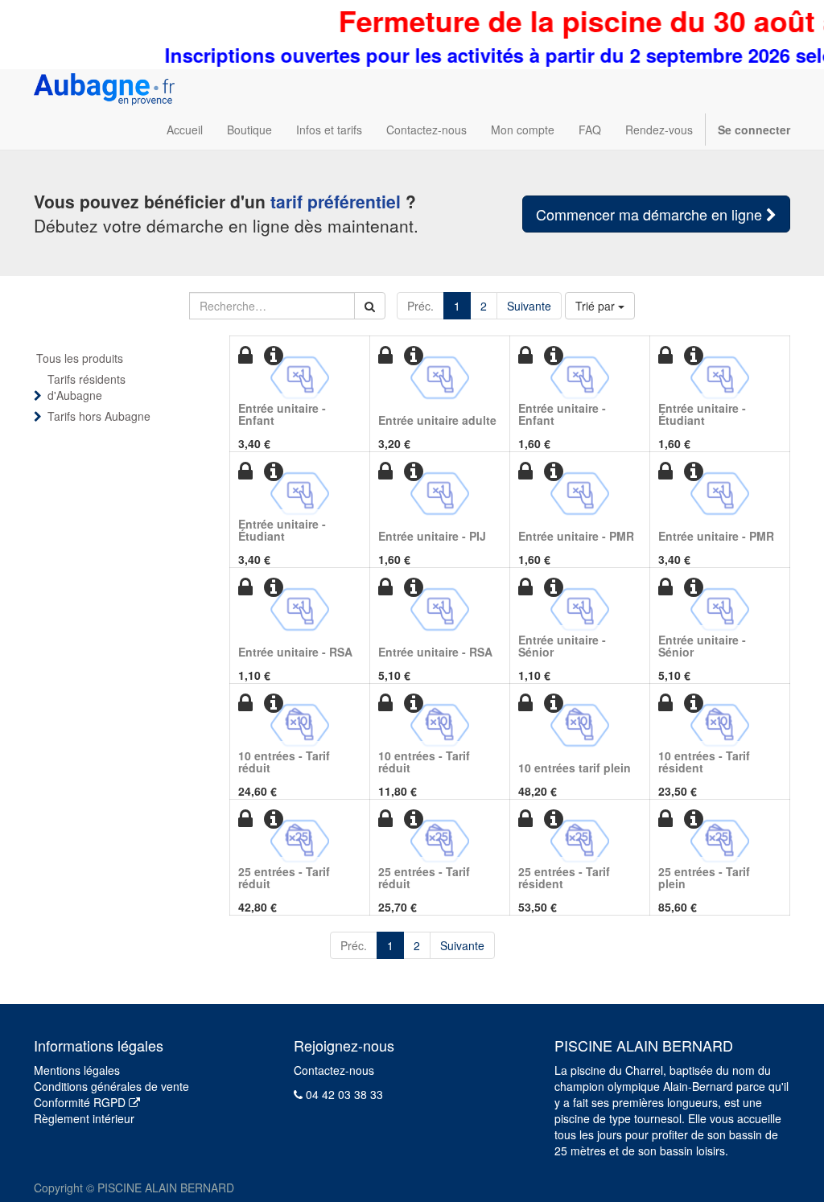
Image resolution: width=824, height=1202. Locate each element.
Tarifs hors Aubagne (98, 416)
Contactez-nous (334, 1070)
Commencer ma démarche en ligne (651, 214)
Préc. (420, 306)
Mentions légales (77, 1070)
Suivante (529, 306)
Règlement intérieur (84, 1118)
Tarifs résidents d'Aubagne (86, 387)
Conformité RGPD (81, 1102)
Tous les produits (79, 358)
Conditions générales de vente (111, 1086)
